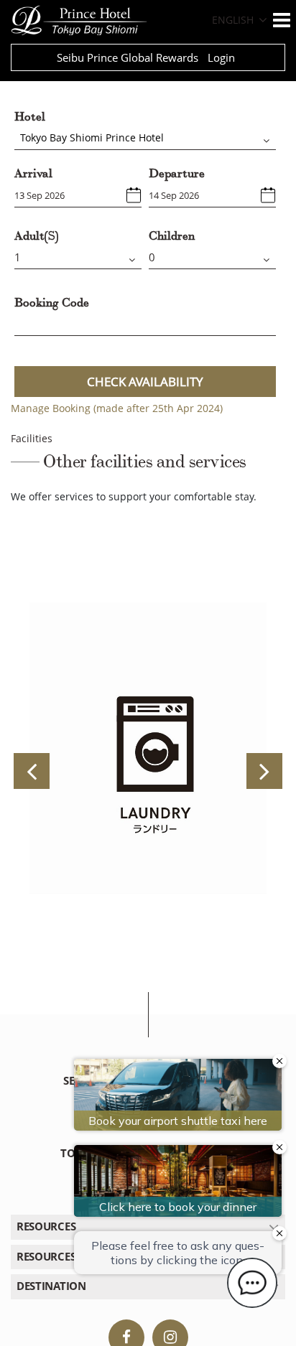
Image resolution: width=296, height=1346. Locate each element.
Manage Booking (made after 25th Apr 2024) (117, 408)
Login (221, 57)
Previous (32, 771)
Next (264, 771)
